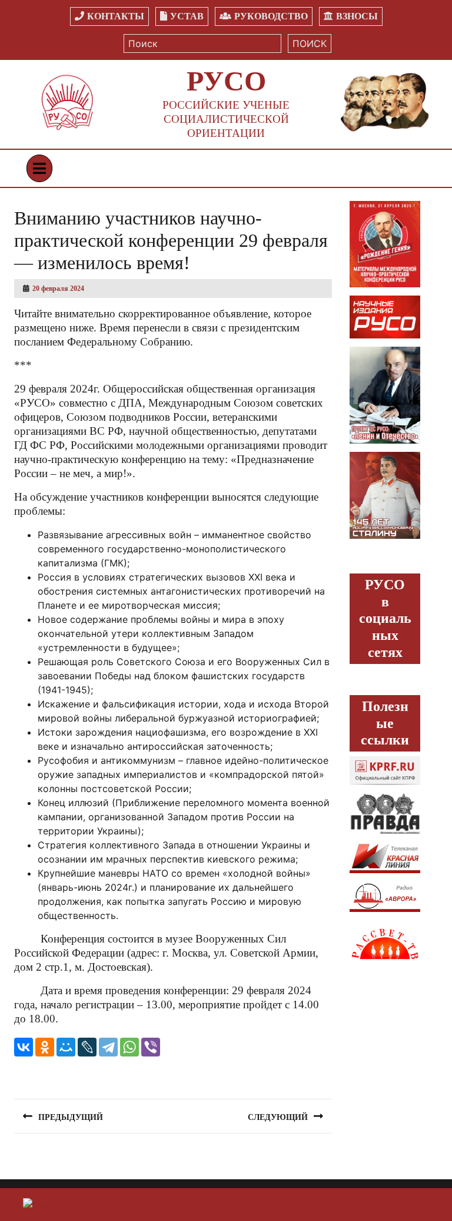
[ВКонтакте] (23, 1047)
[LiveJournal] (87, 1047)
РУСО (226, 80)
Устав (187, 16)
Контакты (115, 16)
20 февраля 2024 (58, 288)
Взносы (357, 16)
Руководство (271, 16)
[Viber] (150, 1047)
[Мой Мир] (65, 1047)
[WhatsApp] (129, 1047)
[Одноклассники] (44, 1047)
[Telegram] (108, 1047)
